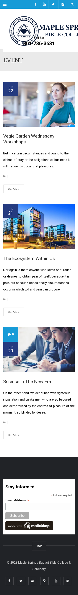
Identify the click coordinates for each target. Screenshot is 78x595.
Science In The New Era (27, 381)
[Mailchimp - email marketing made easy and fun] (29, 525)
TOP (39, 545)
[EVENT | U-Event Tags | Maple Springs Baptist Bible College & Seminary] (39, 19)
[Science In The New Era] (39, 349)
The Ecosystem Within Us (29, 258)
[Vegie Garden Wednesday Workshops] (39, 104)
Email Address (17, 500)
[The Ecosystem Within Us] (39, 226)
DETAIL (13, 188)
